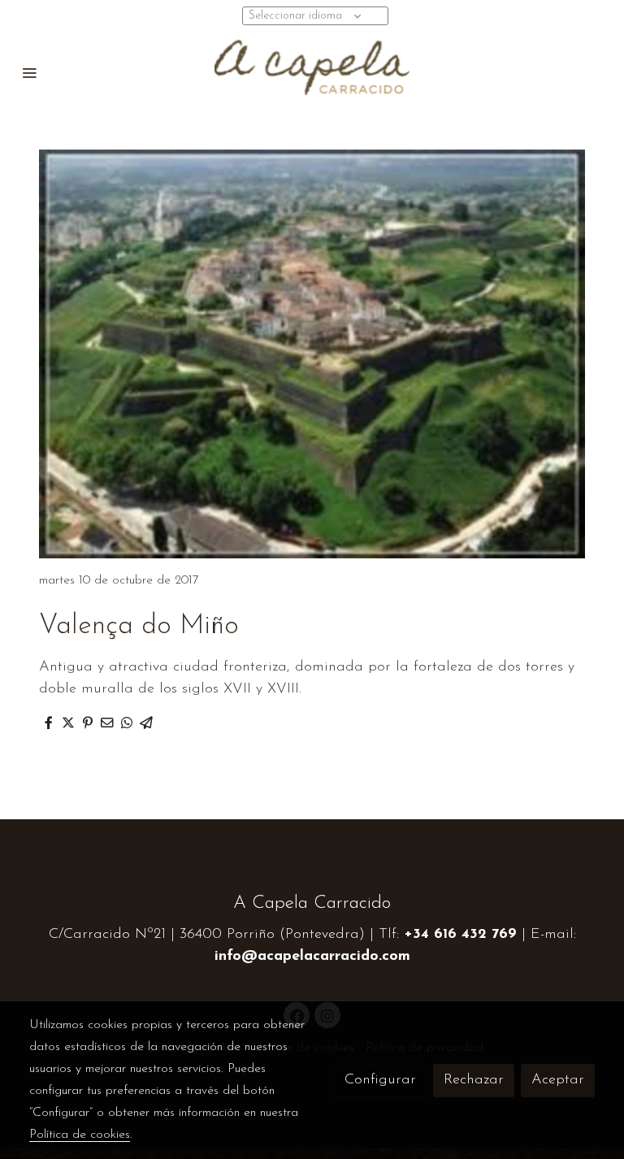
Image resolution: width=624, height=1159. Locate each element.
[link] (312, 72)
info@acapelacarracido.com (312, 956)
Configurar (380, 1080)
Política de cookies (79, 1134)
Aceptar (557, 1080)
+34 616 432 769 (460, 934)
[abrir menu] (29, 72)
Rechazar (474, 1080)
